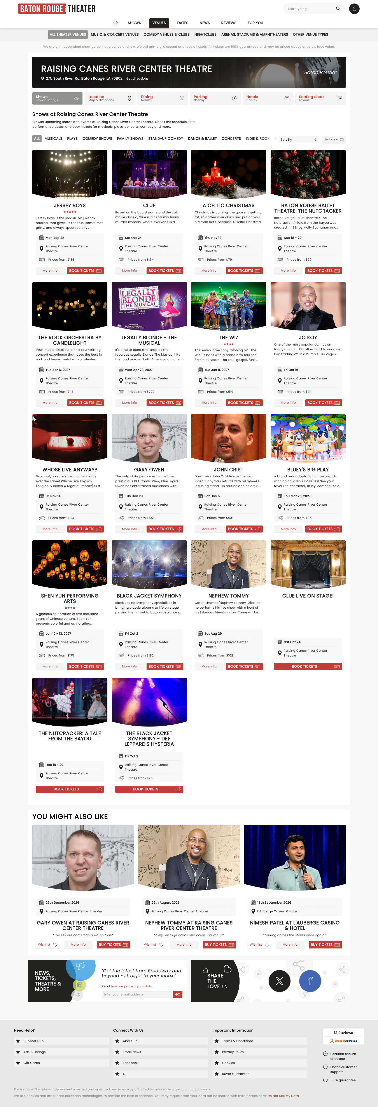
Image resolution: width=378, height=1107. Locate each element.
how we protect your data (132, 986)
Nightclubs (205, 34)
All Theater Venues (68, 34)
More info (50, 270)
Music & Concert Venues (115, 34)
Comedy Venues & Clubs (167, 34)
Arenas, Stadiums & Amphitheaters (254, 34)
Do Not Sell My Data (283, 1096)
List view (331, 139)
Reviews (228, 22)
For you (255, 22)
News (205, 22)
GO (177, 994)
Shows (134, 22)
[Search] (339, 9)
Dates (182, 22)
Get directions (137, 78)
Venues (159, 22)
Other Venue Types (310, 34)
